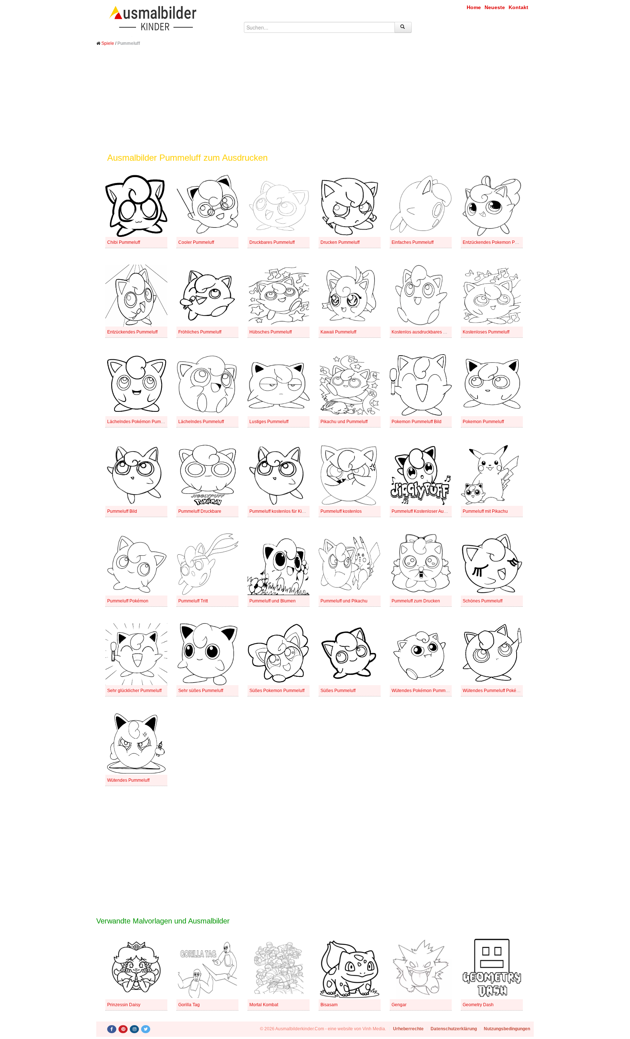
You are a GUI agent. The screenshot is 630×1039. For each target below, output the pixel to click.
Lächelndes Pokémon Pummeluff (140, 421)
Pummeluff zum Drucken (416, 601)
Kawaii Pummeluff (338, 332)
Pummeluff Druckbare (199, 511)
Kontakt (518, 7)
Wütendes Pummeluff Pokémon (494, 690)
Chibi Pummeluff (123, 242)
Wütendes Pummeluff (128, 780)
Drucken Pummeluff (339, 242)
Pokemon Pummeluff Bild (417, 421)
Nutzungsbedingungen (507, 1028)
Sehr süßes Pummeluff (200, 690)
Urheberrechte (408, 1028)
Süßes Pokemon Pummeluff (276, 690)
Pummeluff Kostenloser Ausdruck (424, 511)
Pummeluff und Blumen (272, 601)
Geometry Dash (478, 1004)
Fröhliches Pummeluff (199, 332)
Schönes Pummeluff (482, 601)
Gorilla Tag (189, 1004)
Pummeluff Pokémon (127, 601)
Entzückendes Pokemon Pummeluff (498, 242)
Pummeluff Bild (122, 511)
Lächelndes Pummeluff (201, 421)
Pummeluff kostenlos (341, 511)
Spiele (107, 43)
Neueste (495, 7)
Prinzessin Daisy (123, 1004)
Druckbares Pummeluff (272, 242)
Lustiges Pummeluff (268, 421)
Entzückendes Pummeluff (132, 332)
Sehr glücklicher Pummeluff (134, 690)
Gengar (399, 1004)
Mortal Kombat (263, 1004)
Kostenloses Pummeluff (486, 332)
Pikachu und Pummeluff (344, 421)
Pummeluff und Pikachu (344, 601)
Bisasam (329, 1004)
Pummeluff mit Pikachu (485, 511)
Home (474, 7)
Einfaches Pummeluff (412, 242)
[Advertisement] (315, 105)
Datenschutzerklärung (454, 1028)
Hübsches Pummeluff (270, 332)
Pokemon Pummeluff (483, 421)
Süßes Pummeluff (337, 690)
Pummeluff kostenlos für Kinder (280, 511)
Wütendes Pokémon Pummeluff (423, 690)
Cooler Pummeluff (196, 242)
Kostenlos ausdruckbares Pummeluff (428, 332)
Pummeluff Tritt (193, 601)
